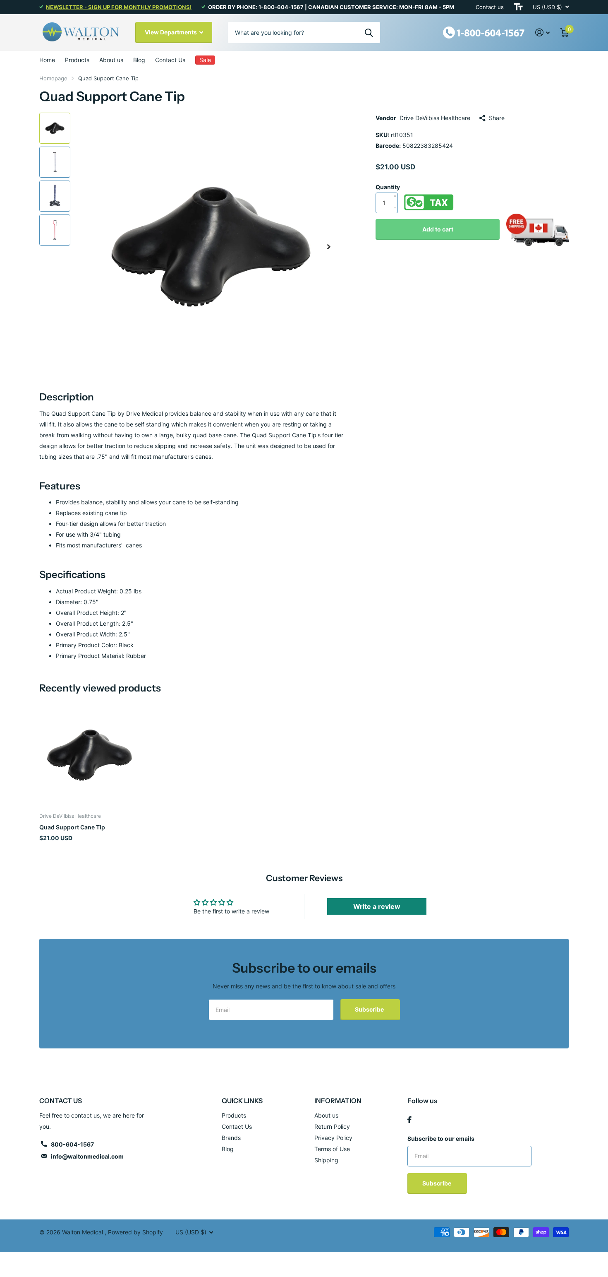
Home (47, 59)
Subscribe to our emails (440, 1138)
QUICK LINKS (242, 1100)
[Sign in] (542, 32)
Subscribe (370, 1009)
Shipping (326, 1160)
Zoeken (368, 32)
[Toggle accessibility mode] (518, 7)
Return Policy (332, 1126)
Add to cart (437, 229)
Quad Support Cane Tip (72, 827)
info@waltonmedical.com (87, 1156)
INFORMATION (337, 1100)
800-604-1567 (72, 1144)
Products (77, 59)
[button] (329, 247)
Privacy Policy (333, 1137)
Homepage (53, 78)
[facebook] (409, 1119)
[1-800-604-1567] (484, 31)
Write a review (376, 906)
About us (111, 59)
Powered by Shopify (135, 1232)
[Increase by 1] (397, 188)
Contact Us (170, 59)
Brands (231, 1137)
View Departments (171, 32)
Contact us (490, 7)
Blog (139, 59)
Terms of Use (332, 1148)
